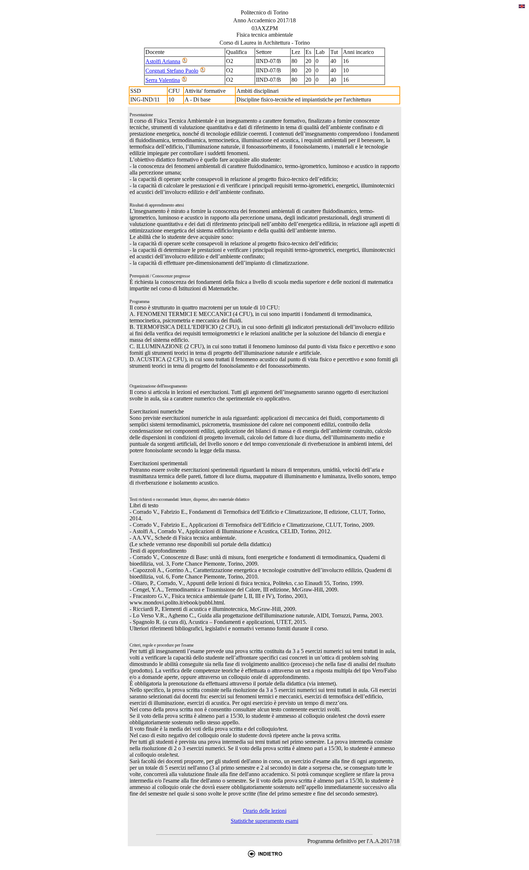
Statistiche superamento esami (264, 821)
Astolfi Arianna (162, 61)
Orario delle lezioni (264, 811)
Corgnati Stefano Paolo (171, 71)
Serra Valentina (162, 80)
